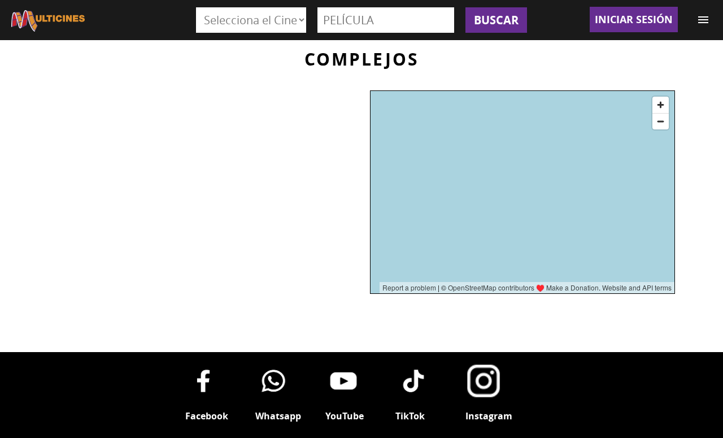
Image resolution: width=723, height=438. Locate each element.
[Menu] (703, 20)
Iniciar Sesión (634, 19)
